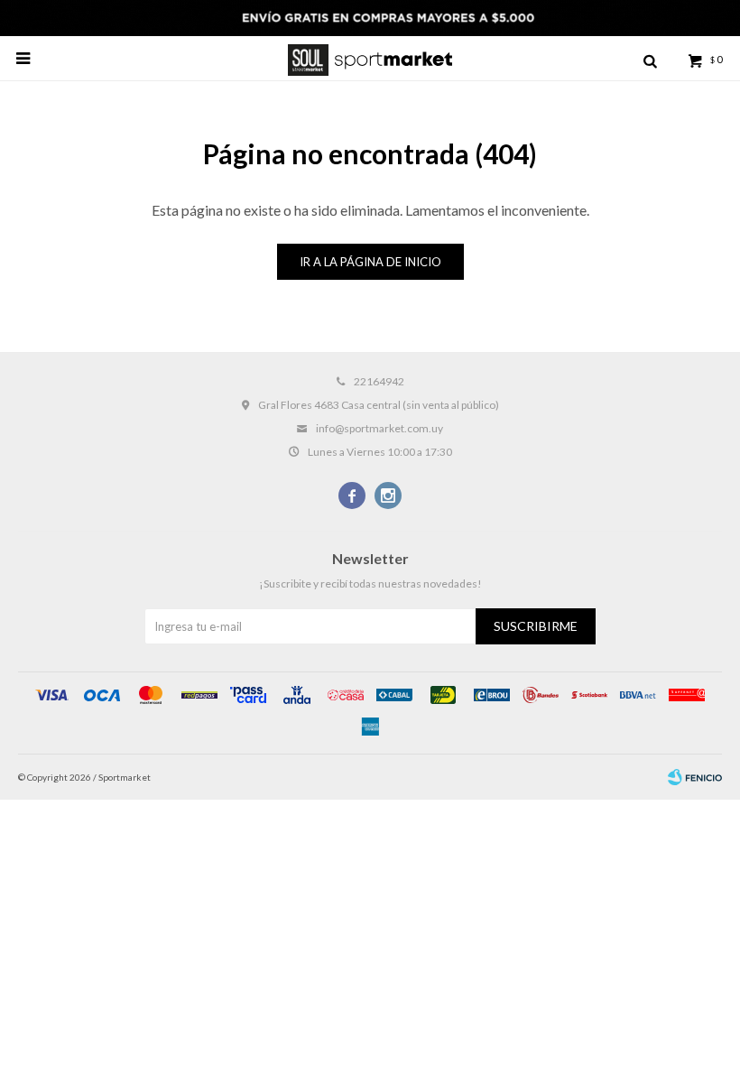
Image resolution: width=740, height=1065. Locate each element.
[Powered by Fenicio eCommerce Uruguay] (695, 777)
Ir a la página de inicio (370, 262)
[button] (649, 58)
